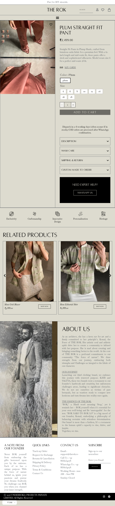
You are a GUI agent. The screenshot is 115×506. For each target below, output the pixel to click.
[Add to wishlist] (51, 24)
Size (62, 85)
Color (63, 75)
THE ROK (56, 9)
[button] (57, 17)
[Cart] (109, 10)
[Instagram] (104, 496)
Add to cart (85, 112)
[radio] (65, 80)
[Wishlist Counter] (102, 9)
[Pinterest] (109, 496)
